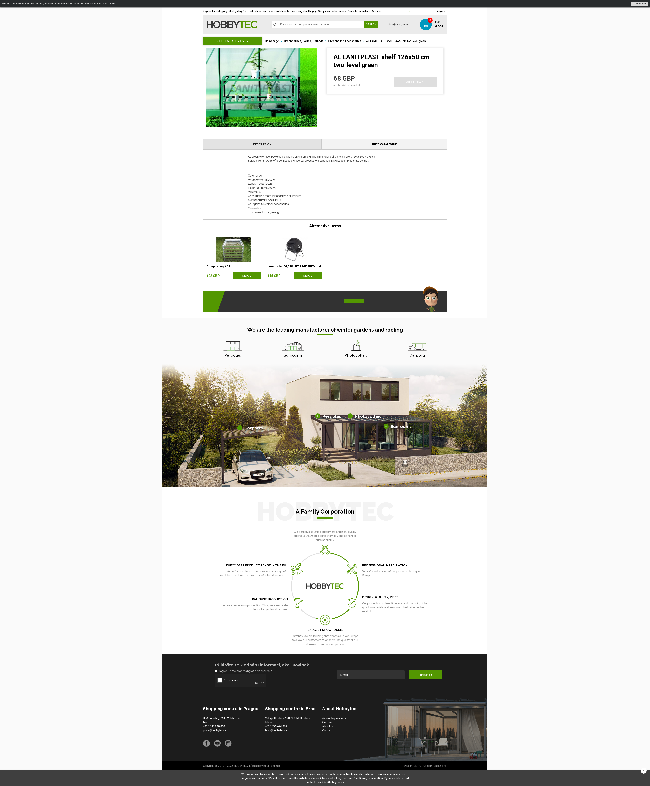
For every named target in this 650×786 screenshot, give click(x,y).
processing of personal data (254, 671)
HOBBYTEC (240, 765)
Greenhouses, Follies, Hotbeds (303, 41)
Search (371, 24)
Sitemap (276, 765)
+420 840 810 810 (214, 726)
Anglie (440, 11)
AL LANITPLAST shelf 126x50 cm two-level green (396, 41)
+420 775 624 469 (276, 726)
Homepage (272, 41)
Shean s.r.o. (440, 765)
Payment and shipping (215, 11)
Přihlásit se (425, 674)
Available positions (334, 718)
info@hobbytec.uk (399, 24)
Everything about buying (304, 11)
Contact (327, 730)
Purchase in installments (276, 11)
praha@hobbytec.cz (214, 730)
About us (328, 726)
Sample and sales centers (332, 11)
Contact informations (359, 11)
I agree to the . (246, 671)
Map (205, 722)
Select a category (230, 41)
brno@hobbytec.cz (276, 730)
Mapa (268, 722)
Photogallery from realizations (245, 11)
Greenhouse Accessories (344, 41)
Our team (377, 11)
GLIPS (417, 765)
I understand (640, 3)
